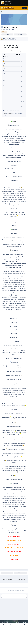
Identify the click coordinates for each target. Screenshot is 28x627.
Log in (4, 113)
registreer (9, 113)
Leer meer (2, 3)
